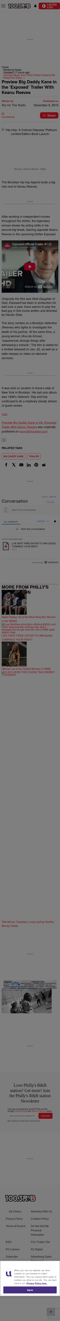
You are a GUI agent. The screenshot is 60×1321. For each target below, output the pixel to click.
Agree (30, 1289)
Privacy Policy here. (36, 1283)
